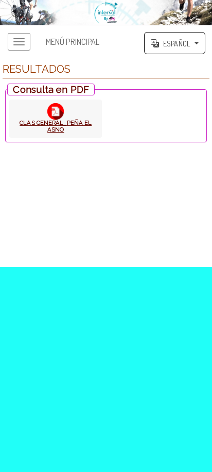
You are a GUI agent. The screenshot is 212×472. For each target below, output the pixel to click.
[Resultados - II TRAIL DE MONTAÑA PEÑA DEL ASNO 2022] (106, 12)
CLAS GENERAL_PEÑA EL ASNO (56, 126)
